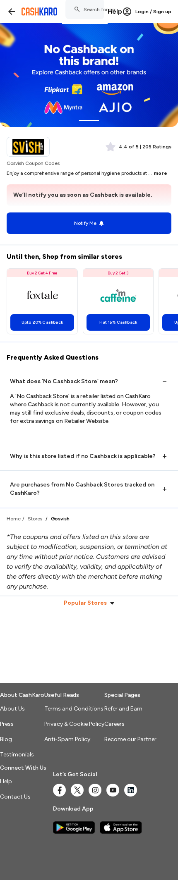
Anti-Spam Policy (67, 739)
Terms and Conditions (73, 708)
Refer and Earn (123, 708)
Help (115, 11)
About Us (12, 708)
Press (7, 723)
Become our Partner (130, 739)
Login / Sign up (153, 11)
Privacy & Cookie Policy (74, 723)
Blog (6, 739)
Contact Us (15, 796)
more (160, 173)
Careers (114, 723)
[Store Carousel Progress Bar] (89, 120)
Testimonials (17, 754)
